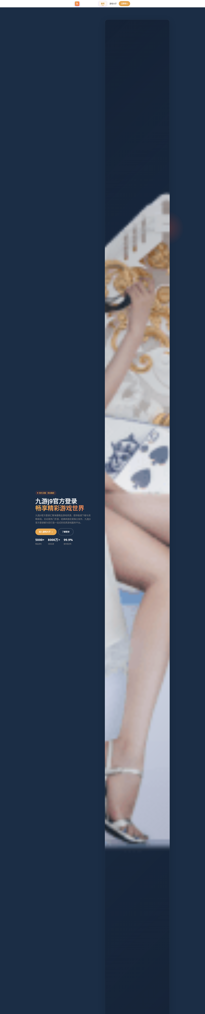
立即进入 (124, 3)
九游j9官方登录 (87, 3)
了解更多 (66, 531)
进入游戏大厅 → (46, 531)
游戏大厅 (113, 3)
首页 (103, 3)
